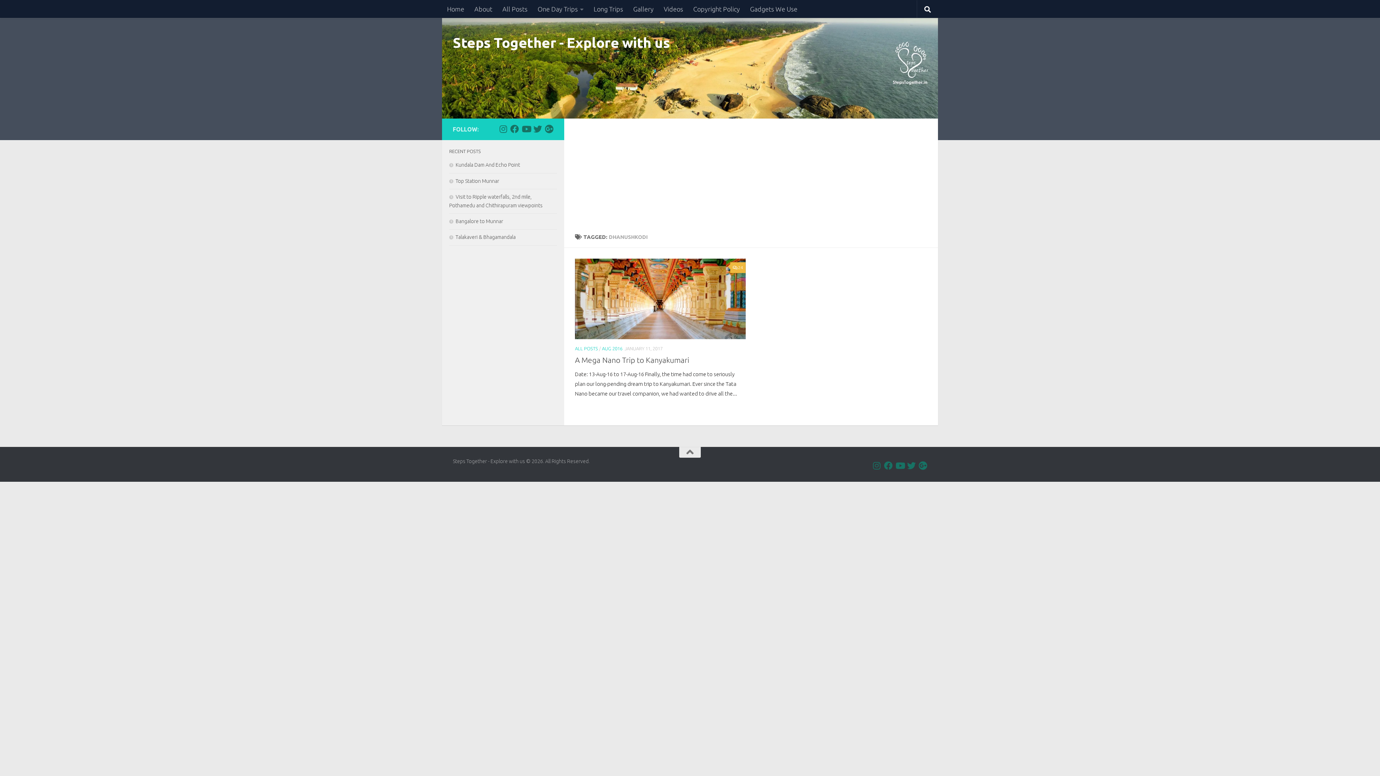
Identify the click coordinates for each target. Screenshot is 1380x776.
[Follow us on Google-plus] (549, 129)
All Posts (515, 9)
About (483, 9)
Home (455, 9)
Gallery (643, 9)
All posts (586, 348)
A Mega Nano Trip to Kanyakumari (632, 360)
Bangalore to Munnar (479, 221)
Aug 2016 (612, 348)
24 (740, 267)
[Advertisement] (751, 172)
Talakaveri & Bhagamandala (486, 237)
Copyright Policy (716, 9)
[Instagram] (503, 129)
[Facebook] (514, 129)
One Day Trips (558, 9)
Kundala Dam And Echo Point (488, 165)
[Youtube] (526, 129)
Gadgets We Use (773, 9)
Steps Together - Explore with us (561, 42)
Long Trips (608, 9)
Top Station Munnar (477, 181)
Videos (673, 9)
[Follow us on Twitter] (537, 129)
